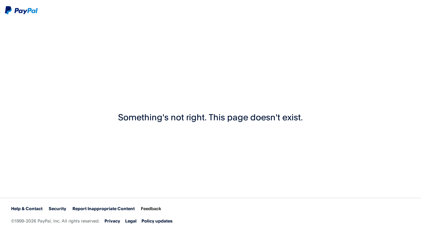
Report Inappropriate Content (103, 208)
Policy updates (157, 220)
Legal (131, 220)
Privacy (112, 220)
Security (57, 208)
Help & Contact (27, 208)
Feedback (151, 208)
